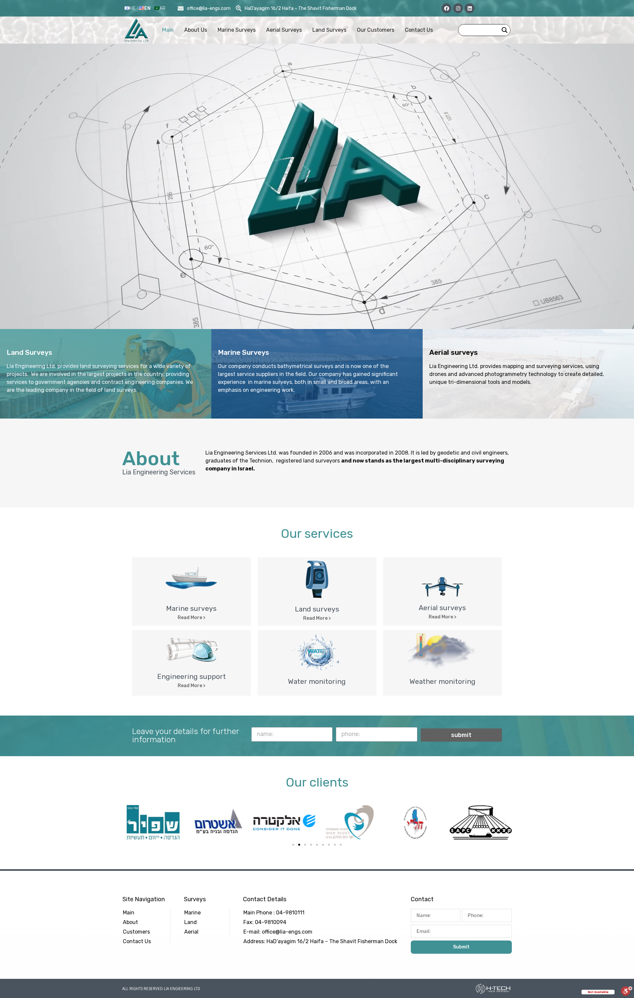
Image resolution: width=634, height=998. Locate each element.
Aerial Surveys (284, 30)
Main (168, 30)
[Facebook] (446, 8)
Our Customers (375, 30)
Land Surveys (329, 30)
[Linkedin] (470, 8)
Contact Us (419, 30)
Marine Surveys (237, 30)
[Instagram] (458, 8)
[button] (191, 618)
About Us (195, 30)
